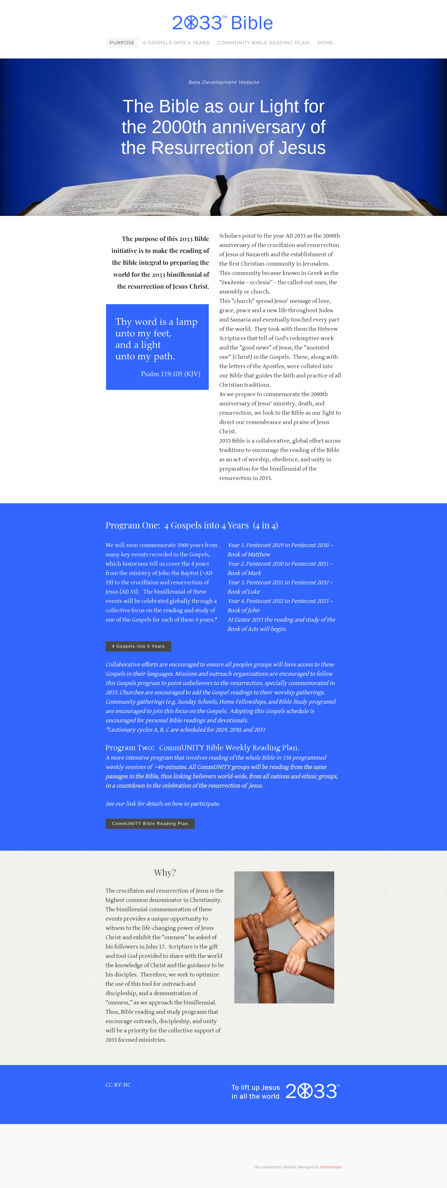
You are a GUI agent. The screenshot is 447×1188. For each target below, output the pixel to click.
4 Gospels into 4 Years (176, 43)
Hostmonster (331, 1167)
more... (327, 43)
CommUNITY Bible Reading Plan (263, 43)
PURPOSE (122, 43)
